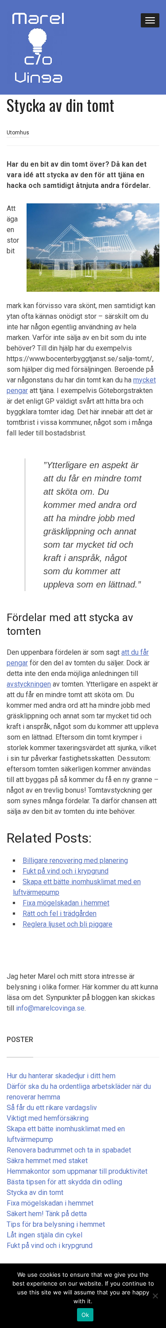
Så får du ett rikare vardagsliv (52, 1107)
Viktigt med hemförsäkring (48, 1118)
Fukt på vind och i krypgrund (50, 1245)
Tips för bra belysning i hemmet (56, 1224)
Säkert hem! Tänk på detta (47, 1214)
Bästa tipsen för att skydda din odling (64, 1182)
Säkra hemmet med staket (47, 1160)
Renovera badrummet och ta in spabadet (69, 1150)
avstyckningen (29, 684)
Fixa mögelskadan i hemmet (50, 1203)
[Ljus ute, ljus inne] (37, 46)
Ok (85, 1314)
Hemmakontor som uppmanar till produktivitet (77, 1171)
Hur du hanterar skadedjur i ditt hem (61, 1076)
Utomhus (18, 133)
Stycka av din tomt (35, 1192)
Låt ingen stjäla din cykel (44, 1235)
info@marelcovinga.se (50, 1008)
